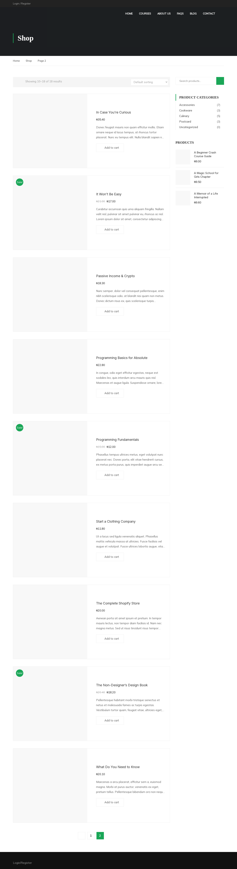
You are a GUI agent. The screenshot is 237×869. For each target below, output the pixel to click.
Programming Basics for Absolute (121, 358)
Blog (193, 13)
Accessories (187, 105)
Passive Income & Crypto (115, 276)
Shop (29, 60)
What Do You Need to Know (118, 767)
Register (26, 3)
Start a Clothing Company (116, 521)
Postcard (185, 121)
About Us (164, 13)
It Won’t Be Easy (108, 194)
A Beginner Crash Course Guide (205, 154)
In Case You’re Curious (113, 112)
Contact (209, 13)
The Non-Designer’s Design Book (122, 685)
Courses (145, 13)
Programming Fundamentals (117, 440)
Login (16, 3)
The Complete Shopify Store (118, 603)
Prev (81, 835)
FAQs (180, 13)
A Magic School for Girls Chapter (206, 174)
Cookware (185, 110)
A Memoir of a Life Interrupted (206, 195)
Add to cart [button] (111, 147)
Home (129, 13)
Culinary (184, 116)
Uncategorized (188, 127)
